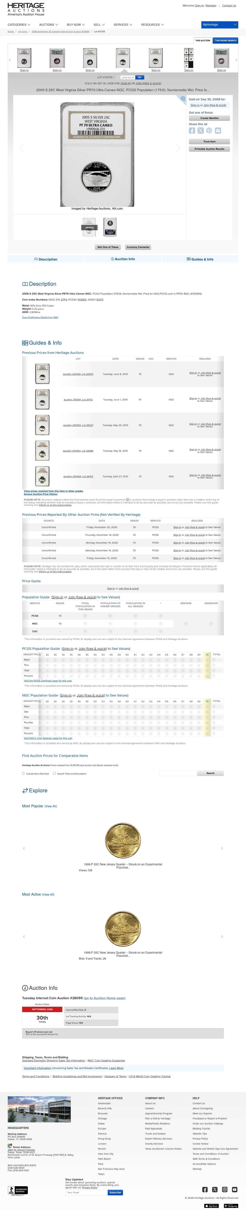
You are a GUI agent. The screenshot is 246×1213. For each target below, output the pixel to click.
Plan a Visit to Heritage (157, 1118)
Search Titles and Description (71, 774)
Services (121, 25)
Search (210, 773)
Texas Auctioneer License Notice (163, 1149)
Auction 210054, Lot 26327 (78, 425)
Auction (202, 40)
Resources (150, 25)
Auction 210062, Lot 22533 (78, 374)
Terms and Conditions (35, 1076)
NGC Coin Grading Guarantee (106, 1060)
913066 (82, 299)
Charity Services (154, 1144)
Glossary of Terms (115, 1076)
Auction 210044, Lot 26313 (78, 476)
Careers (149, 1108)
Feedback (198, 1118)
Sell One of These (108, 247)
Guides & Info (202, 259)
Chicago (102, 1118)
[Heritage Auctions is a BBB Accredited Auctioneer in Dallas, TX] (18, 1191)
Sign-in (24, 70)
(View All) (50, 806)
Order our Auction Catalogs (208, 1123)
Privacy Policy (200, 1139)
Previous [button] (21, 147)
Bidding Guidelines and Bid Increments (77, 1076)
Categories (17, 25)
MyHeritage (210, 24)
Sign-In (199, 5)
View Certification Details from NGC (40, 317)
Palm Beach (104, 1159)
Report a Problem (217, 1118)
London (102, 1144)
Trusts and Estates (155, 1133)
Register (211, 5)
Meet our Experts (202, 1113)
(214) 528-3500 (16, 1168)
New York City (105, 1154)
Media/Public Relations (157, 1123)
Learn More (116, 1068)
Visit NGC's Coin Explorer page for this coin (48, 738)
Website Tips (200, 1133)
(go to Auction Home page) (105, 998)
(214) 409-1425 (21, 1170)
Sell (97, 25)
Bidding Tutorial (201, 1128)
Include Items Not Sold (37, 774)
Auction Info (124, 259)
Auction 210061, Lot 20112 (78, 400)
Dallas (101, 1123)
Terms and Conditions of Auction (211, 1154)
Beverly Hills (105, 1108)
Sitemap (197, 1169)
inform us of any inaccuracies (55, 505)
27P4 (64, 299)
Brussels (103, 1113)
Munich (102, 1149)
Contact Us (229, 5)
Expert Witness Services (158, 1139)
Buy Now (74, 25)
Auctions (46, 25)
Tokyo (101, 1174)
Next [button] (178, 147)
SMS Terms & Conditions (206, 1159)
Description (47, 259)
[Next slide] (235, 59)
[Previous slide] (10, 59)
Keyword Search (226, 40)
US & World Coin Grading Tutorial (150, 1076)
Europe (102, 1128)
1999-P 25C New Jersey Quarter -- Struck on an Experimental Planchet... (123, 866)
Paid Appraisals (153, 1128)
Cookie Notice (200, 1144)
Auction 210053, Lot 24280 (78, 451)
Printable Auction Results (209, 148)
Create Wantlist (209, 118)
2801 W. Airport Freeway (21, 1150)
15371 (99, 299)
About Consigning (203, 1108)
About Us (150, 1103)
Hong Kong (104, 1139)
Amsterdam (104, 1103)
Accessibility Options (204, 1164)
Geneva (102, 1133)
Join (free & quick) (148, 83)
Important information (37, 1068)
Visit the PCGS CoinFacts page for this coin (48, 681)
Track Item (209, 141)
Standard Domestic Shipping (40, 1060)
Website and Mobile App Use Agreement (215, 1149)
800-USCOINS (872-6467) (22, 1165)
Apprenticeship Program (158, 1113)
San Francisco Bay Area (111, 1169)
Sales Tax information (72, 1060)
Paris (100, 1164)
